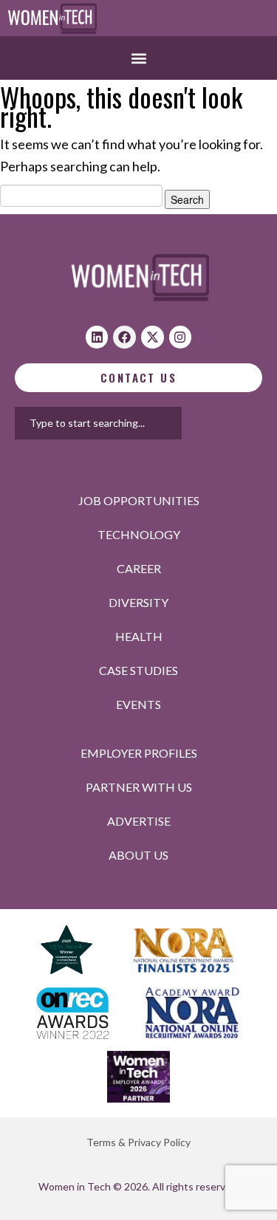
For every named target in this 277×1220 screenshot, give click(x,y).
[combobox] (98, 423)
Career (139, 568)
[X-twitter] (152, 337)
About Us (138, 855)
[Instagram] (180, 337)
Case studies (138, 670)
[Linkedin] (97, 337)
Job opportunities (138, 500)
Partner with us (139, 787)
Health (139, 636)
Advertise (139, 821)
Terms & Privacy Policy (138, 1142)
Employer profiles (139, 753)
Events (138, 704)
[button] (138, 58)
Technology (139, 534)
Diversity (138, 602)
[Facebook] (124, 337)
